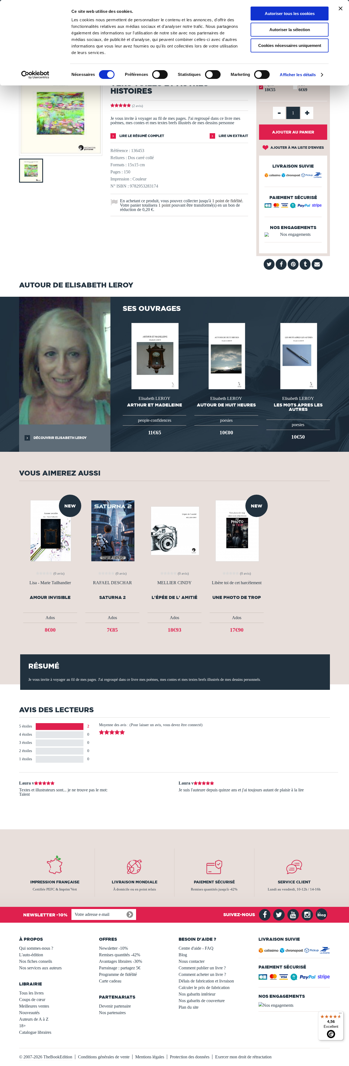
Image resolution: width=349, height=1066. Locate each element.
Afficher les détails (298, 74)
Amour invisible (50, 597)
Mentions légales (149, 1057)
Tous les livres (31, 993)
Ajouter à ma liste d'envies (297, 147)
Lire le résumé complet (141, 136)
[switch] (160, 74)
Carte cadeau (110, 981)
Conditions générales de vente (104, 1057)
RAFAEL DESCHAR (112, 583)
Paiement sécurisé (214, 882)
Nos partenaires (112, 1012)
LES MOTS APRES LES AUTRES (298, 407)
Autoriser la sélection (289, 29)
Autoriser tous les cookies (290, 13)
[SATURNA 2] (112, 530)
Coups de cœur (32, 999)
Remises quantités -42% (119, 954)
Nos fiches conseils (35, 961)
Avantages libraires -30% (120, 961)
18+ (22, 1025)
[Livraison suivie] (293, 176)
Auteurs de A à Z (34, 1019)
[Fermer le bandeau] (340, 8)
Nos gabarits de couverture (202, 1000)
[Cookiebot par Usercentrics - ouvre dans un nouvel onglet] (35, 75)
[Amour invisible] (50, 530)
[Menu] (340, 1014)
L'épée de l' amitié (174, 597)
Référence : (120, 150)
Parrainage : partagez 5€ (119, 968)
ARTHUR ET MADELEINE (154, 405)
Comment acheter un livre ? (202, 974)
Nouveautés (29, 1012)
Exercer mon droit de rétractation (243, 1057)
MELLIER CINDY (174, 583)
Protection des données (189, 1057)
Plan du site (188, 1007)
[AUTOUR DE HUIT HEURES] (226, 355)
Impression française (54, 882)
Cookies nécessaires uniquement (289, 45)
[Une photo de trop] (236, 530)
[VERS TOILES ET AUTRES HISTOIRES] (61, 152)
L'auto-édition (31, 954)
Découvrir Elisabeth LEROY (60, 438)
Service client (294, 882)
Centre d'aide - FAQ (196, 948)
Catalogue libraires (35, 1032)
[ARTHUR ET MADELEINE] (154, 355)
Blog (183, 954)
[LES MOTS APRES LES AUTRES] (298, 355)
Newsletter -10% (113, 948)
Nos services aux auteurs (40, 968)
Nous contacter (191, 961)
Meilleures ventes (34, 1006)
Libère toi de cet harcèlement (236, 583)
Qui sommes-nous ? (36, 948)
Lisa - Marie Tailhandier (50, 583)
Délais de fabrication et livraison (206, 981)
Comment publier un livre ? (202, 968)
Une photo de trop (236, 597)
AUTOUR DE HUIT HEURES (226, 405)
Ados (50, 617)
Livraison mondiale (134, 882)
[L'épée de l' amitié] (175, 530)
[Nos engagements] (293, 234)
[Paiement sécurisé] (293, 206)
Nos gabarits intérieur (197, 994)
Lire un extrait (233, 136)
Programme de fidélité (118, 974)
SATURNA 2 (112, 597)
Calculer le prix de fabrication (204, 987)
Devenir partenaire (115, 1006)
